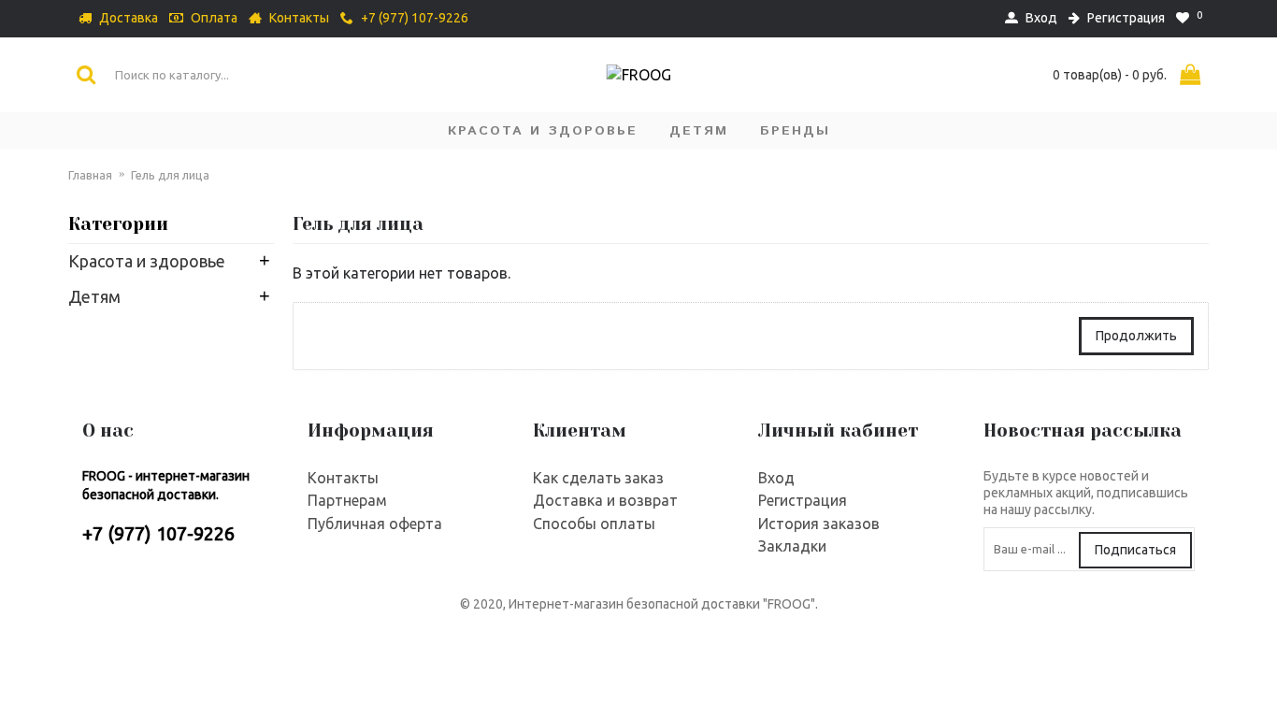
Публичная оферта (375, 523)
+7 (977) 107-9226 (158, 533)
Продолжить (1136, 335)
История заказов (819, 523)
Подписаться (1135, 549)
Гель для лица (170, 174)
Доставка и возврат (605, 500)
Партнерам (347, 500)
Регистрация (802, 500)
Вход (776, 477)
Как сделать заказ (598, 477)
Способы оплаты (594, 523)
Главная (90, 174)
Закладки (792, 546)
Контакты (343, 477)
